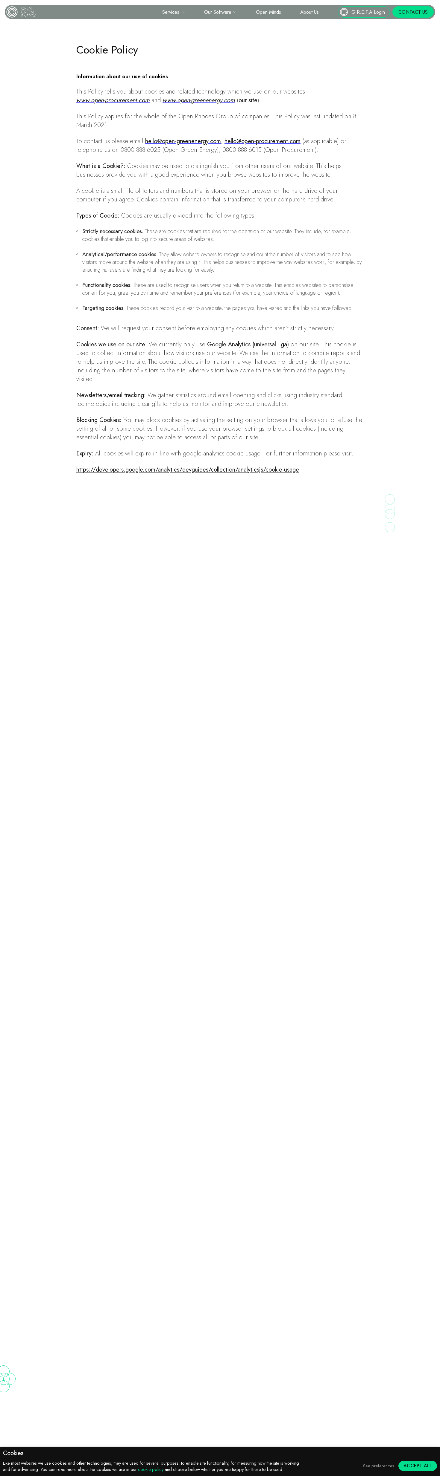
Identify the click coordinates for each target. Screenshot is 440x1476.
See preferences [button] (378, 1466)
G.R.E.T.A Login (368, 12)
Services (170, 12)
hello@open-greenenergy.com (183, 141)
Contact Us (413, 12)
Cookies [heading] (13, 1453)
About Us (309, 12)
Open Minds (268, 12)
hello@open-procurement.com (262, 141)
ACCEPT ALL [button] (417, 1465)
